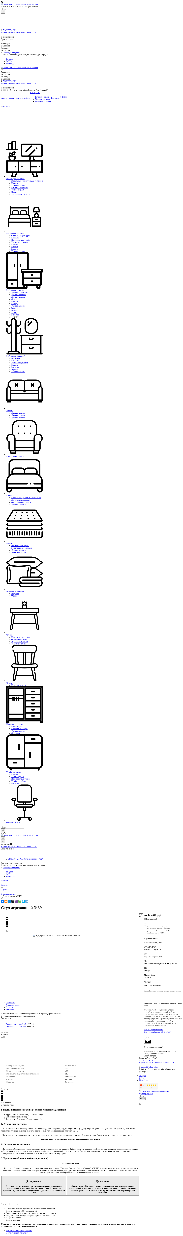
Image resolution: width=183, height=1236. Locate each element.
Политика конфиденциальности (155, 1091)
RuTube (9, 61)
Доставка (10, 1009)
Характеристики (13, 1005)
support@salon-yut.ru (11, 52)
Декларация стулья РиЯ (16, 1024)
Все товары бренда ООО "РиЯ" (157, 1032)
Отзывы (9, 1007)
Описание (10, 1003)
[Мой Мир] (9, 901)
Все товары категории (153, 1030)
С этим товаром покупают (17, 1233)
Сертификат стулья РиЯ (16, 1026)
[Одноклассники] (5, 901)
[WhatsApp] (19, 901)
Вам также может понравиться (19, 1231)
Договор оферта (146, 1093)
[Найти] (3, 12)
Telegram (9, 59)
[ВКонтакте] (2, 901)
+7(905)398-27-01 (9, 30)
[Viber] (16, 901)
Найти (142, 1099)
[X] (12, 901)
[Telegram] (26, 901)
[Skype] (23, 901)
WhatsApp (10, 63)
